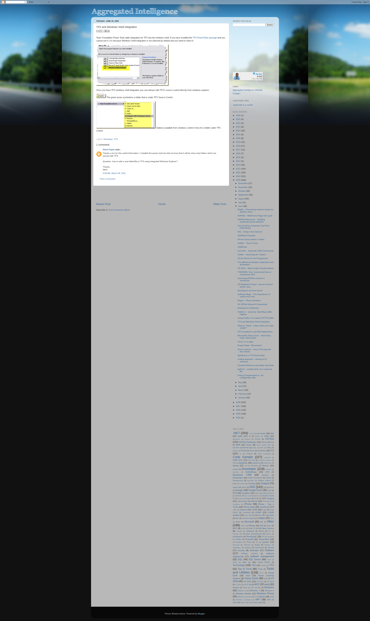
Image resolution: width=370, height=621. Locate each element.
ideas (249, 498)
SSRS (235, 562)
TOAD (260, 569)
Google (239, 490)
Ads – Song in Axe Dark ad (250, 232)
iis (260, 498)
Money (252, 526)
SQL (240, 559)
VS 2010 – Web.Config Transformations (256, 268)
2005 (238, 414)
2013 (238, 165)
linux (260, 515)
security (241, 550)
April (240, 386)
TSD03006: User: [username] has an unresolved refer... (254, 273)
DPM (267, 472)
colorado (267, 457)
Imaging (270, 498)
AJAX (266, 436)
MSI (261, 526)
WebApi (236, 588)
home (272, 493)
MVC (235, 528)
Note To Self (253, 528)
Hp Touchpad (249, 496)
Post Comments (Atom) (119, 210)
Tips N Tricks (245, 569)
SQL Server (255, 559)
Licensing (246, 513)
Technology (239, 565)
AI (249, 436)
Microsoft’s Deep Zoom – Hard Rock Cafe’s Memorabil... (254, 337)
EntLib (268, 478)
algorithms (236, 439)
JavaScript (264, 507)
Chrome (249, 454)
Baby (254, 448)
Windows (269, 587)
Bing (269, 448)
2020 (238, 138)
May (240, 382)
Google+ (236, 93)
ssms (269, 559)
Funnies (252, 483)
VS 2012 (270, 582)
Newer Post (103, 204)
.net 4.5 (251, 433)
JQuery (243, 510)
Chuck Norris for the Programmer (253, 258)
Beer (261, 448)
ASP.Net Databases (248, 442)
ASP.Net (269, 439)
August (241, 199)
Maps (262, 518)
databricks (256, 463)
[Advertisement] (161, 194)
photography (238, 537)
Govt (269, 490)
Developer (108, 139)
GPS (235, 493)
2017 (238, 150)
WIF (252, 587)
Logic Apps (269, 515)
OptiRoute (242, 247)
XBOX (235, 602)
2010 (238, 176)
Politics (238, 539)
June (240, 206)
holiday (264, 493)
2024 (238, 123)
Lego (264, 510)
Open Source (268, 528)
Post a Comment (107, 179)
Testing (263, 565)
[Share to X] (103, 31)
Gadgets (265, 483)
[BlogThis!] (100, 31)
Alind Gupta (109, 149)
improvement (242, 501)
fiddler (235, 483)
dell (246, 466)
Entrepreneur (238, 481)
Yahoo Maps (258, 602)
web (267, 584)
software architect (249, 554)
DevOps (236, 472)
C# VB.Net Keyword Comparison (252, 304)
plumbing (271, 537)
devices (268, 469)
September (243, 195)
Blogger (201, 614)
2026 (238, 115)
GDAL (244, 487)
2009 (238, 180)
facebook (250, 480)
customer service (265, 460)
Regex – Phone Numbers (249, 300)
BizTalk (243, 451)
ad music (261, 433)
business (262, 451)
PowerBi (249, 539)
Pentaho (235, 534)
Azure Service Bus (264, 445)
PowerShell (264, 539)
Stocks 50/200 (264, 562)
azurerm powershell (241, 448)
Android (247, 439)
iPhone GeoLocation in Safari (251, 239)
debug (235, 466)
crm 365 (251, 460)
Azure (248, 445)
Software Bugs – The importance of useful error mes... (254, 295)
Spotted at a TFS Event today (251, 355)
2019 (238, 142)
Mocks (243, 526)
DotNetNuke (251, 472)
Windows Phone (265, 593)
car (240, 454)
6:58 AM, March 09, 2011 (114, 173)
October (242, 191)
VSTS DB (247, 585)
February (242, 394)
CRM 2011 (238, 460)
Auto (272, 442)
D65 (234, 463)
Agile (240, 436)
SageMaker (237, 547)
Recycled (236, 545)
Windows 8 (269, 591)
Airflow (257, 436)
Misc (270, 521)
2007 (238, 406)
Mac (237, 518)
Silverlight (254, 550)
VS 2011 (260, 582)
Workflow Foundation (243, 600)
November (243, 187)
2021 (238, 134)
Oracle (261, 531)
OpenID (239, 531)
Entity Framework (255, 478)
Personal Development (252, 534)
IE (255, 498)
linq (253, 515)
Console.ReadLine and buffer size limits (256, 365)
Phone (268, 534)
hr (258, 496)
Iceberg (240, 498)
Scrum (271, 547)
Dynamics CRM (242, 475)
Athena (264, 442)
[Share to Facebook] (105, 31)
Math (272, 518)
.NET (236, 433)
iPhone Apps (249, 507)
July (240, 202)
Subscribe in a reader (243, 105)
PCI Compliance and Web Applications (255, 332)
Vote (265, 579)
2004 (238, 418)
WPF (269, 600)
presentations (237, 542)
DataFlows (267, 463)
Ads (272, 433)
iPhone (248, 504)
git (265, 487)
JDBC (235, 510)
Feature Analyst (264, 481)
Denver (265, 466)
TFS (116, 139)
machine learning (249, 518)
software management (262, 556)
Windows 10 (241, 591)
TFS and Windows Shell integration (254, 322)
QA (257, 542)
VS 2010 (247, 581)
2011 (238, 172)
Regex (257, 545)
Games (235, 487)
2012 (238, 169)
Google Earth (255, 490)
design (235, 469)
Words (262, 597)
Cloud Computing (264, 454)
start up (246, 562)
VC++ (262, 573)
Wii (259, 588)
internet (254, 501)
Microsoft (249, 521)
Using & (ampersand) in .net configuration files (250, 376)
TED (254, 565)
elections (265, 475)
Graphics (246, 493)
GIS (252, 487)
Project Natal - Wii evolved (250, 345)
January (242, 398)
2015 (238, 157)
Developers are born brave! (250, 290)
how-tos (238, 496)
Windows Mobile (243, 594)
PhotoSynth (251, 536)
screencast (259, 548)
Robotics (267, 545)
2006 (238, 410)
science (248, 548)
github (271, 487)
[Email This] (97, 31)
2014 (238, 161)
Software (269, 550)
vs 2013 (238, 584)
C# (272, 450)
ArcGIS (257, 439)
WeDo (245, 587)
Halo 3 (257, 493)
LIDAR (258, 512)
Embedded (238, 478)
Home (162, 204)
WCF (257, 584)
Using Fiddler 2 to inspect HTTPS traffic (256, 318)
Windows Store (242, 597)
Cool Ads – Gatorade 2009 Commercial (255, 251)
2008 (238, 402)
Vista (248, 575)
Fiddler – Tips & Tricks (248, 243)
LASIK (254, 510)
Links (246, 515)
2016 (238, 153)
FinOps (242, 483)
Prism (249, 542)
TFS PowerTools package (205, 38)
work (272, 597)
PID (263, 537)
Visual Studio (251, 578)
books (252, 451)
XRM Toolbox (245, 602)
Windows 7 (255, 591)
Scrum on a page (245, 342)
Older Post (219, 204)
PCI (269, 531)
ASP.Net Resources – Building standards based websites (251, 220)
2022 (238, 131)
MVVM (243, 528)
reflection (247, 545)
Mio (261, 522)
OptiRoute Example (246, 235)
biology (235, 451)
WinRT (253, 597)
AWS (238, 445)
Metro (238, 522)
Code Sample (243, 457)
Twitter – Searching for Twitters (252, 255)
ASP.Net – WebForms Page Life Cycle (255, 216)
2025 (238, 119)
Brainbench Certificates (248, 308)
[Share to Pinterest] (108, 31)
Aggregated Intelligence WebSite (248, 90)
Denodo (254, 466)
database (243, 463)
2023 (238, 127)
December (243, 183)
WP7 (257, 599)
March (241, 390)
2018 (238, 146)
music (269, 526)
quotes (266, 542)
